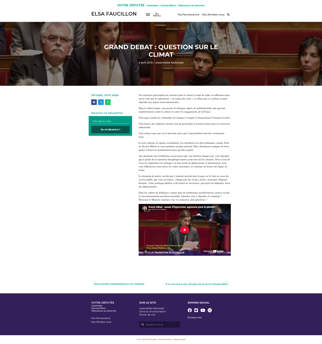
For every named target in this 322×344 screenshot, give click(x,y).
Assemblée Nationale (169, 62)
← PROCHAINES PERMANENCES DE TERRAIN (119, 282)
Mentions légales (180, 339)
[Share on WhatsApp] (108, 102)
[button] (228, 15)
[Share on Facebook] (94, 102)
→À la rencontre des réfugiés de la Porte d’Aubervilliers (197, 282)
